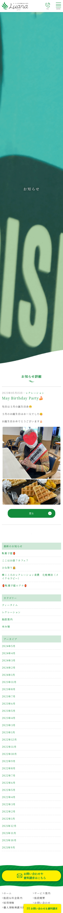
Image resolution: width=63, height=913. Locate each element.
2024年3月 (9, 660)
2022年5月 (9, 790)
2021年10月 (9, 840)
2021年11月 (9, 833)
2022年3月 (9, 804)
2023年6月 (9, 703)
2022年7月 (9, 775)
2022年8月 (9, 768)
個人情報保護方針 (14, 907)
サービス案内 (42, 893)
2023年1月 (8, 732)
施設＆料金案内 (13, 898)
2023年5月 (9, 710)
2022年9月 (9, 761)
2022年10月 (9, 754)
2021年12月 (9, 826)
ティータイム (10, 605)
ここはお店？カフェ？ (15, 560)
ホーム (8, 893)
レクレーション (35, 393)
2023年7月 (9, 696)
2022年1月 (8, 818)
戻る (31, 513)
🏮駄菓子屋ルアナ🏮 (14, 585)
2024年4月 (9, 653)
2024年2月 (9, 667)
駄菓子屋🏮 (9, 553)
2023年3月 (9, 725)
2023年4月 (9, 718)
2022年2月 (9, 811)
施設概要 (39, 898)
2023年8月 (9, 689)
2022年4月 (9, 797)
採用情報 (9, 902)
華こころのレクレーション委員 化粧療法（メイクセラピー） (30, 576)
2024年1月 (8, 675)
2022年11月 (9, 746)
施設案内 (7, 619)
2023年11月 (9, 682)
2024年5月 (9, 646)
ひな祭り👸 (9, 567)
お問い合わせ (42, 902)
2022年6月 (9, 782)
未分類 (6, 626)
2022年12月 (9, 739)
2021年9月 (8, 847)
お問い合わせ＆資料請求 (44, 908)
